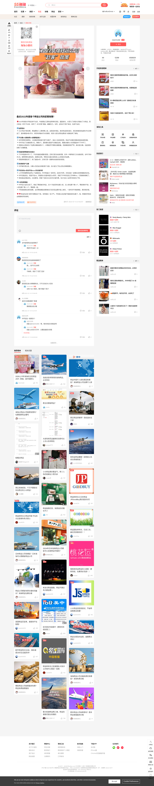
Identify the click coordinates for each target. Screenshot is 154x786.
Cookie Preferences (131, 781)
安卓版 (93, 747)
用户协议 (32, 753)
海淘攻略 (32, 16)
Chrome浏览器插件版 (98, 753)
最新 (23, 16)
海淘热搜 (80, 750)
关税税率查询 (133, 137)
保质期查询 (113, 145)
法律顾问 (47, 756)
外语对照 (123, 145)
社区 (15, 16)
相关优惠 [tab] (28, 351)
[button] (32, 5)
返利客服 (47, 753)
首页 (15, 23)
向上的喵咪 (25, 298)
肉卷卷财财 (25, 257)
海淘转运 (64, 16)
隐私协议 (32, 750)
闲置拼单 (53, 16)
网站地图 (32, 756)
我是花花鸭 (25, 316)
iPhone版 (94, 750)
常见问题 (47, 747)
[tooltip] (26, 40)
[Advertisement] (118, 333)
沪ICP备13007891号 (48, 768)
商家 (31, 12)
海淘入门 (80, 747)
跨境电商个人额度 (64, 750)
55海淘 (20, 5)
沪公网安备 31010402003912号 (77, 771)
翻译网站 (102, 145)
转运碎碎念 (32, 202)
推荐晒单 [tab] (17, 351)
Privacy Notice (40, 783)
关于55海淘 (33, 747)
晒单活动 (74, 16)
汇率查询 (123, 137)
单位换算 (112, 137)
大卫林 (24, 281)
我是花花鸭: (30, 321)
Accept (114, 781)
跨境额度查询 (133, 145)
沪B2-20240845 (75, 768)
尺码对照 (102, 137)
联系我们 (47, 750)
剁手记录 (43, 16)
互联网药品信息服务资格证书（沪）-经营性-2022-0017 (97, 768)
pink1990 (24, 240)
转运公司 (21, 202)
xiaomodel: (30, 245)
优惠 (22, 12)
